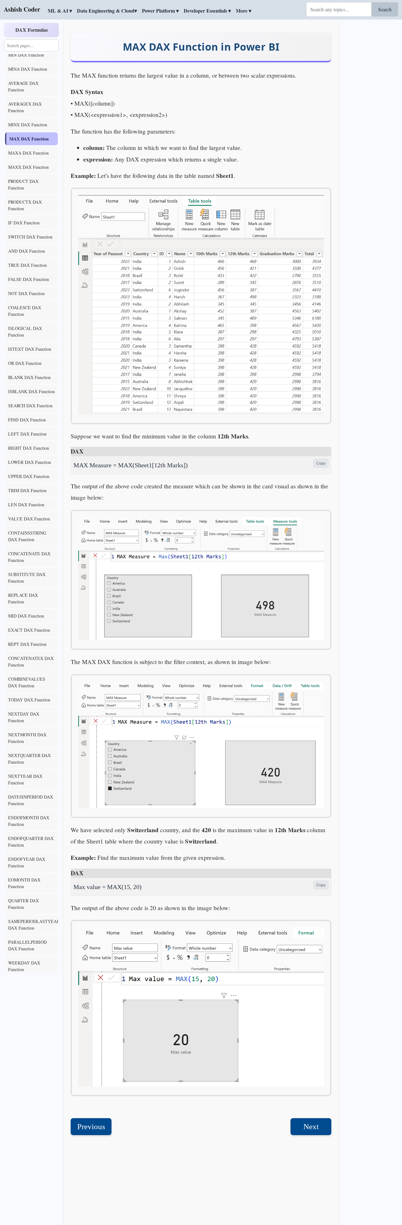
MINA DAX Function (27, 69)
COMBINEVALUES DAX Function (26, 682)
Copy (321, 463)
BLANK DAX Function (29, 377)
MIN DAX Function (26, 55)
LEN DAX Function (26, 505)
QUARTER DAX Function (23, 904)
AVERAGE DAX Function (23, 86)
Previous (91, 1126)
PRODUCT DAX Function (23, 184)
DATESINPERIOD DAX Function (30, 800)
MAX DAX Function (29, 138)
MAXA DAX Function (28, 153)
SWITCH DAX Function (30, 237)
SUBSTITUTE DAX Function (27, 577)
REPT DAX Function (27, 644)
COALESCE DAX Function (24, 311)
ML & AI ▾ (60, 10)
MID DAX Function (26, 616)
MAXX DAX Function (28, 167)
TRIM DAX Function (27, 490)
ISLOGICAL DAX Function (25, 331)
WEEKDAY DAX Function (24, 966)
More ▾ (243, 10)
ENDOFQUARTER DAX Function (31, 841)
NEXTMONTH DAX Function (27, 738)
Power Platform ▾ (160, 10)
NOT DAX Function (26, 293)
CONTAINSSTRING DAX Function (27, 536)
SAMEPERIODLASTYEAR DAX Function (33, 924)
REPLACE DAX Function (23, 598)
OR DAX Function (24, 363)
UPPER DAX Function (28, 476)
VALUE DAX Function (29, 519)
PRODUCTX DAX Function (25, 205)
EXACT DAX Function (29, 630)
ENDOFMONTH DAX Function (28, 821)
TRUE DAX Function (27, 265)
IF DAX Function (24, 223)
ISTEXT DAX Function (29, 349)
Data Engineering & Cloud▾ (107, 10)
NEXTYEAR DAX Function (25, 779)
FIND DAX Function (27, 420)
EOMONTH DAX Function (24, 883)
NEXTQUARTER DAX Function (29, 758)
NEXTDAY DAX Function (23, 717)
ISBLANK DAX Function (31, 391)
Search (385, 9)
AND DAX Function (26, 251)
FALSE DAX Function (28, 279)
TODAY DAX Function (29, 700)
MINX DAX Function (27, 125)
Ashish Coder (22, 9)
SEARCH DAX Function (30, 406)
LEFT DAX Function (27, 434)
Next (311, 1126)
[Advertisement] (370, 114)
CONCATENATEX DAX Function (31, 661)
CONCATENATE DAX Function (29, 557)
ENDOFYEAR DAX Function (26, 862)
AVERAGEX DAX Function (25, 107)
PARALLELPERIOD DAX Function (27, 945)
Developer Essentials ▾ (207, 10)
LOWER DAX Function (29, 462)
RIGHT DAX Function (28, 448)
